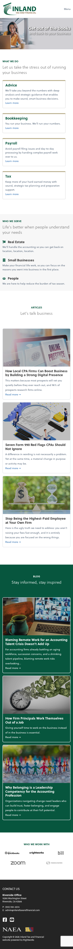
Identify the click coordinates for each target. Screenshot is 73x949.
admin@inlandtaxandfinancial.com (22, 910)
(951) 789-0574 (12, 907)
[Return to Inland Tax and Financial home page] (19, 8)
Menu (67, 9)
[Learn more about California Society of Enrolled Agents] (29, 929)
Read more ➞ (36, 394)
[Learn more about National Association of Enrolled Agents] (12, 929)
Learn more (19, 103)
